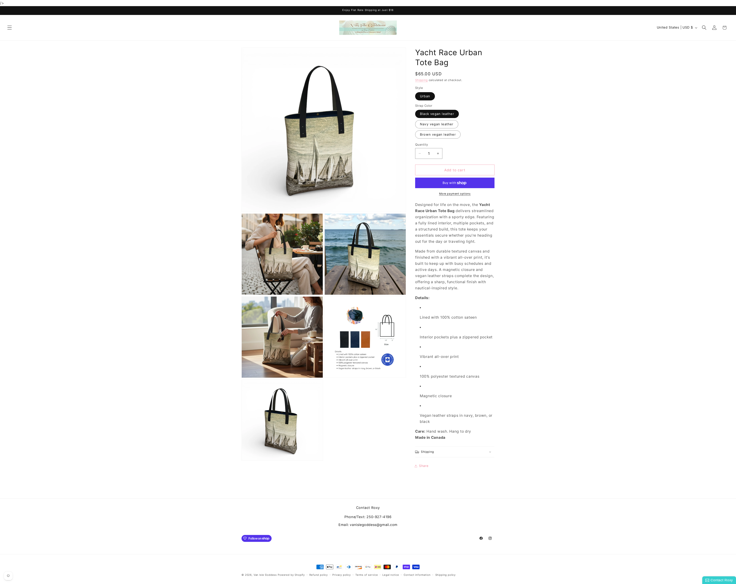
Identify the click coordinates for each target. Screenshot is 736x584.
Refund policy (318, 574)
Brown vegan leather (438, 134)
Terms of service (366, 574)
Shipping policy (445, 574)
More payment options (455, 193)
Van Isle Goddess (265, 574)
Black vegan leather (437, 114)
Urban (425, 96)
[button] (10, 28)
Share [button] (424, 466)
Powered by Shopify (291, 574)
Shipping (421, 80)
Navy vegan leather (436, 124)
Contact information (417, 574)
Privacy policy (341, 574)
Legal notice (390, 574)
